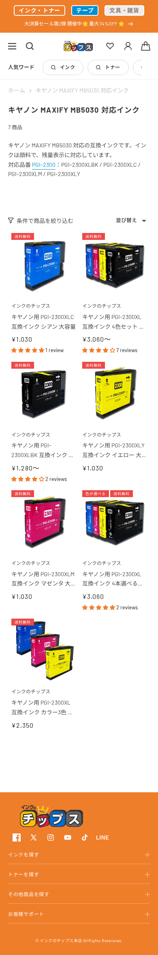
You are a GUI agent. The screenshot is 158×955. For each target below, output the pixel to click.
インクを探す (23, 854)
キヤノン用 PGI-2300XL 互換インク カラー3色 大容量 (42, 708)
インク (67, 67)
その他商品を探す (28, 894)
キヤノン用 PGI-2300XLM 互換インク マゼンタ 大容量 (43, 580)
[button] (12, 46)
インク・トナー (39, 10)
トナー (112, 67)
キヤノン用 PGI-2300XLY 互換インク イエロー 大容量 (114, 451)
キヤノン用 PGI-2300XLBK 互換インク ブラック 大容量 (42, 451)
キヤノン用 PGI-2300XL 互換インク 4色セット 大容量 (113, 322)
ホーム (16, 90)
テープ (85, 10)
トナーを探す (23, 874)
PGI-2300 (44, 164)
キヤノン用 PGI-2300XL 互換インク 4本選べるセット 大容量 (112, 580)
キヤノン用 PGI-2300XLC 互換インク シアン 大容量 (43, 321)
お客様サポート (26, 914)
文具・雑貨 (124, 10)
